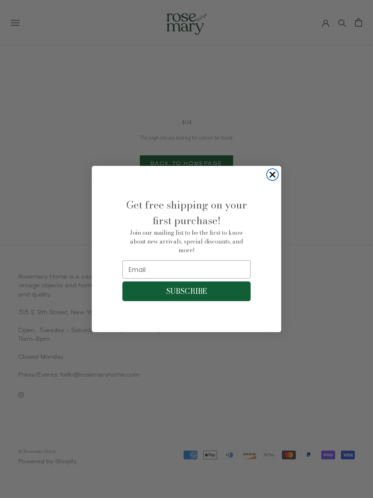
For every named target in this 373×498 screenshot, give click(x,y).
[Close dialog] (272, 174)
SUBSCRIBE (186, 291)
